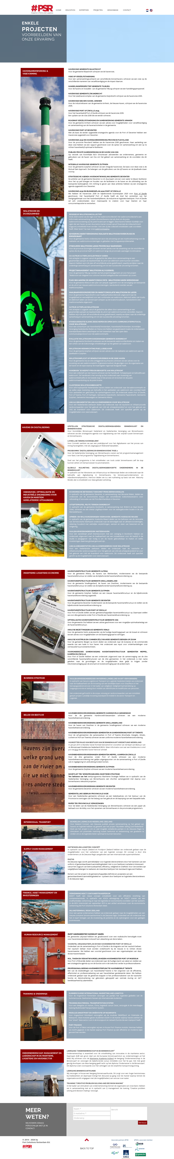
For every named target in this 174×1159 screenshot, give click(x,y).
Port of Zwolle (140, 193)
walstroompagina (102, 229)
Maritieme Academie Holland (102, 1058)
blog (76, 749)
